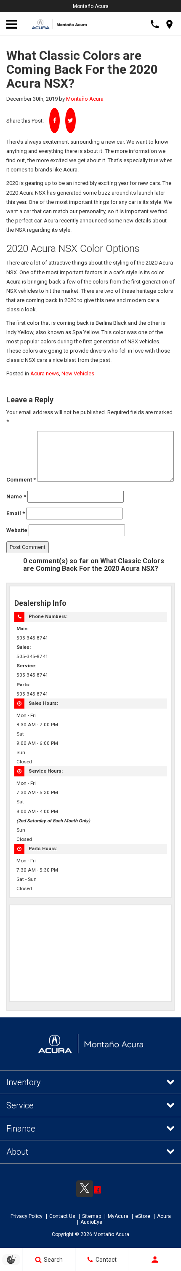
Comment (21, 479)
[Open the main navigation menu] (11, 24)
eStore (142, 1216)
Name (16, 496)
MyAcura (118, 1216)
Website (16, 530)
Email (15, 513)
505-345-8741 (32, 638)
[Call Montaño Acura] (154, 24)
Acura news (44, 373)
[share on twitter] (70, 120)
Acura (164, 1216)
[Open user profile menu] (154, 1259)
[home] (59, 23)
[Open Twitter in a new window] (82, 1186)
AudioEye (91, 1222)
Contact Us (62, 1216)
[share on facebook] (54, 120)
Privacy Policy (27, 1216)
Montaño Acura (91, 6)
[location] (169, 24)
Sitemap (91, 1216)
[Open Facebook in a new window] (97, 1190)
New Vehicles (77, 373)
